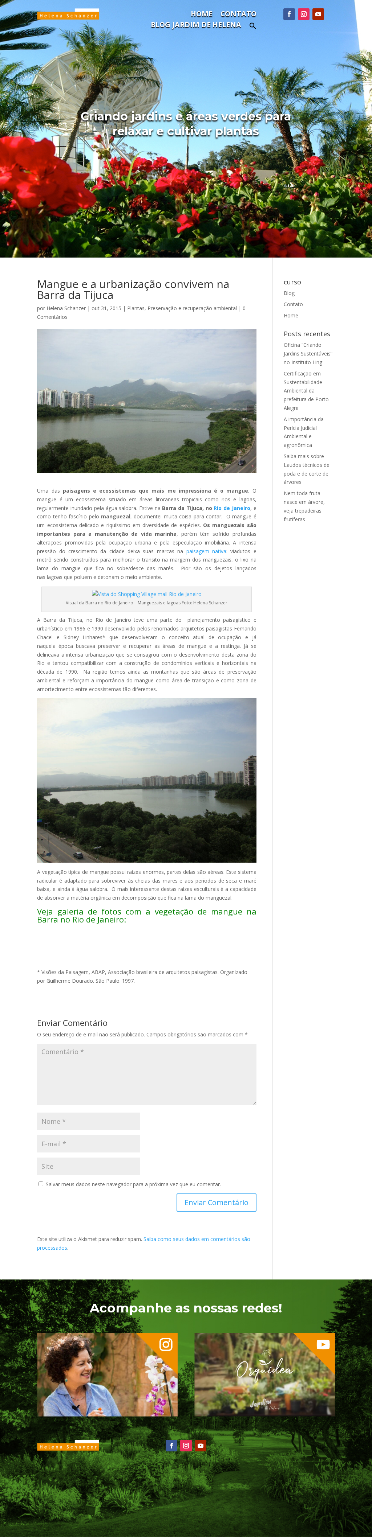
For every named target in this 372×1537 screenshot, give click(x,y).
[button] (252, 27)
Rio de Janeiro (232, 508)
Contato (238, 15)
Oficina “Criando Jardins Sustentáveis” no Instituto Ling (308, 353)
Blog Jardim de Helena (196, 25)
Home (202, 15)
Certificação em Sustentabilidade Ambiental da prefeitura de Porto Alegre (306, 390)
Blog (289, 292)
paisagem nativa (206, 551)
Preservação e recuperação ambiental (192, 308)
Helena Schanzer (66, 308)
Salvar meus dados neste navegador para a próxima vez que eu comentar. (133, 1184)
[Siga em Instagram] (304, 14)
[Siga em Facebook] (289, 14)
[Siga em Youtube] (318, 14)
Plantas (136, 308)
